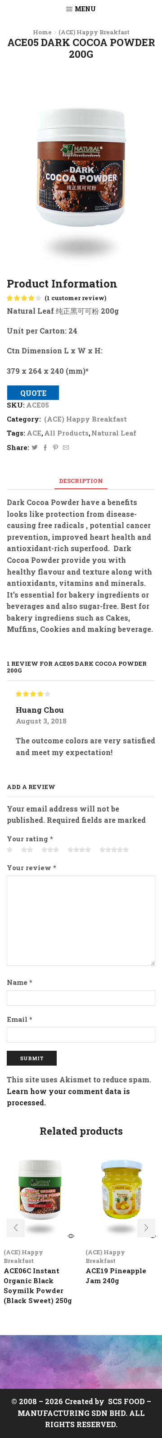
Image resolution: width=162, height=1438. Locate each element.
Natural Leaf (113, 432)
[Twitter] (34, 448)
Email (19, 1019)
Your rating (30, 838)
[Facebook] (45, 448)
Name (19, 982)
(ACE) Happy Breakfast (94, 32)
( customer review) (75, 298)
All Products (66, 432)
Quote (33, 393)
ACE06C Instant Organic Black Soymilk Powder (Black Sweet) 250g (38, 1285)
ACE (34, 432)
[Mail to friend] (65, 448)
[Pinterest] (55, 448)
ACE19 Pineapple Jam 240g (116, 1275)
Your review (31, 867)
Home (42, 32)
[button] (16, 1228)
